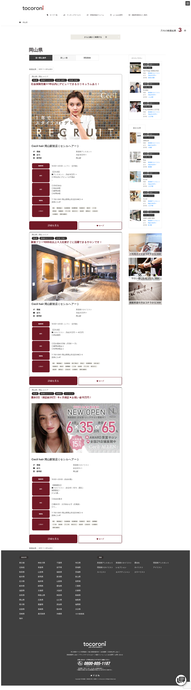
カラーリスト (139, 572)
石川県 (22, 581)
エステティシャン (123, 572)
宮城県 (78, 567)
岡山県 (22, 600)
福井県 (40, 581)
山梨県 (59, 581)
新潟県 (59, 577)
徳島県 (78, 600)
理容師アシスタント (161, 563)
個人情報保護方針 (93, 652)
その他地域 (79, 614)
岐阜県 (22, 586)
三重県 (78, 586)
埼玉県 (78, 563)
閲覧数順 (87, 58)
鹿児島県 (41, 614)
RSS (98, 675)
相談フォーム (99, 655)
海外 (21, 618)
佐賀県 (22, 609)
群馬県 (40, 577)
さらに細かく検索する (94, 37)
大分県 (78, 609)
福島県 (59, 572)
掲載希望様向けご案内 (138, 15)
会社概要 (103, 652)
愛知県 (59, 586)
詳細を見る (53, 225)
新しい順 (64, 58)
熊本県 (59, 609)
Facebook (94, 675)
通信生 (137, 563)
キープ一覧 (52, 15)
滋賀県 (22, 590)
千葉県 (59, 563)
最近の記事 (137, 128)
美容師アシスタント (105, 563)
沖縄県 (59, 614)
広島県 (40, 600)
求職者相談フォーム (96, 15)
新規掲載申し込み (72, 655)
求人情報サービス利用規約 (79, 652)
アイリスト (157, 567)
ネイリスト (138, 567)
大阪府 (59, 590)
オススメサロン (137, 58)
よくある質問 (117, 15)
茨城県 (78, 572)
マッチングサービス (73, 15)
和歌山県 (41, 595)
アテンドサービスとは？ (86, 655)
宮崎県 (22, 614)
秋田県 (22, 572)
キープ (101, 226)
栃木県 (22, 577)
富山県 (78, 577)
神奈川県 (41, 563)
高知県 (59, 604)
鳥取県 (59, 595)
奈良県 (22, 595)
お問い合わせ (119, 655)
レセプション (121, 567)
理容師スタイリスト (105, 567)
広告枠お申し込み (113, 652)
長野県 (78, 581)
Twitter (91, 675)
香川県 (22, 604)
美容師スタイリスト (124, 563)
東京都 (22, 563)
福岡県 (78, 604)
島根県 (78, 595)
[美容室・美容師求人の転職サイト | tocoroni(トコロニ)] (33, 7)
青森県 (40, 567)
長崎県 (40, 609)
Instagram (96, 675)
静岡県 (40, 586)
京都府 (40, 590)
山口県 (59, 600)
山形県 (40, 572)
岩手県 (59, 567)
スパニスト (101, 572)
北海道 (22, 567)
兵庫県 (78, 590)
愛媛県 (40, 604)
